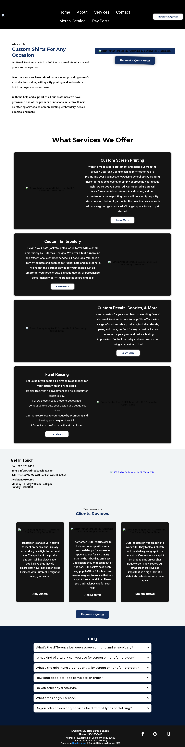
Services (101, 12)
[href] (132, 472)
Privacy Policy (100, 740)
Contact (123, 12)
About (82, 12)
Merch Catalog (72, 21)
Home (64, 12)
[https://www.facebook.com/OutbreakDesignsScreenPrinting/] (143, 734)
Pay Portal (101, 21)
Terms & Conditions (83, 740)
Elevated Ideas (79, 743)
